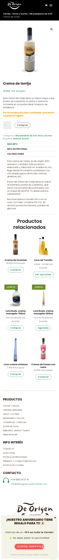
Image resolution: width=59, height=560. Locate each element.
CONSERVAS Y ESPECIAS (14, 422)
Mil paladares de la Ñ (41, 13)
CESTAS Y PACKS (11, 405)
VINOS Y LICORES (11, 414)
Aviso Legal (9, 452)
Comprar (22, 125)
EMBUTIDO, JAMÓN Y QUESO (16, 430)
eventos (17, 138)
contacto (8, 448)
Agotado (43, 327)
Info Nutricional (17, 149)
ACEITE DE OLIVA (11, 426)
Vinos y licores (20, 13)
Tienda (6, 13)
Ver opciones (43, 274)
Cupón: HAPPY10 (29, 546)
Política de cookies (13, 465)
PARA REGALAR (10, 434)
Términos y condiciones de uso (20, 461)
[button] (51, 29)
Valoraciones (15, 153)
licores (25, 138)
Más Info (12, 144)
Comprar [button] (15, 269)
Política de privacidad (15, 457)
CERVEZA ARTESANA (12, 410)
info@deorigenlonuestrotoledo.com (29, 483)
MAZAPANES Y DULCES (13, 418)
